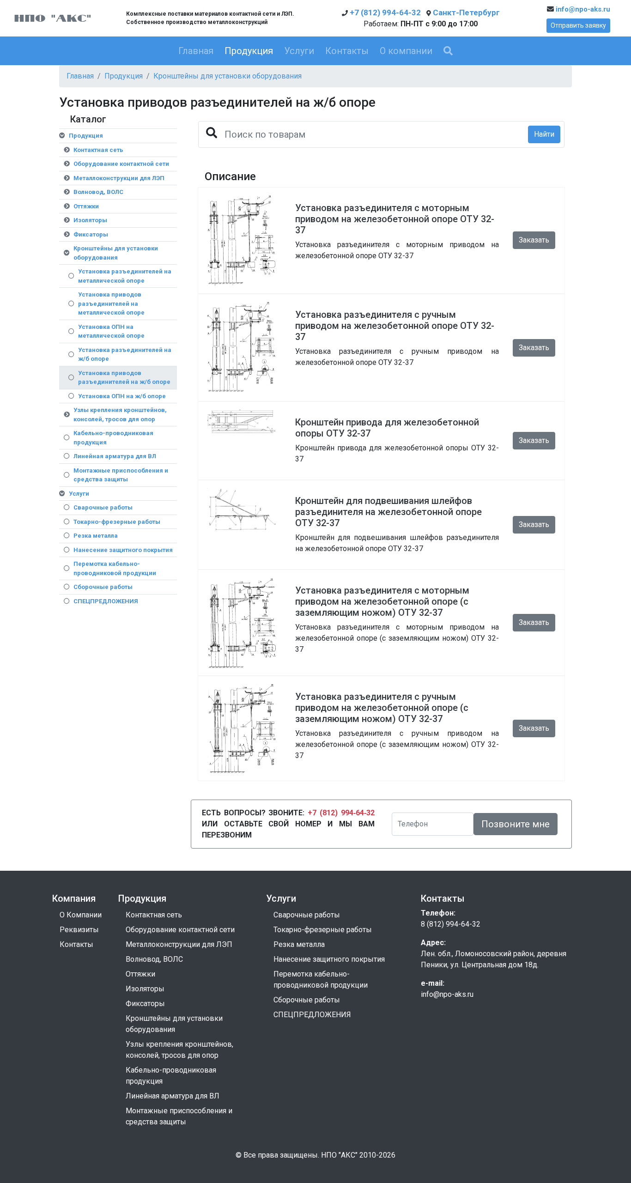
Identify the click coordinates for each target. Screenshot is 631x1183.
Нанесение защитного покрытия (123, 549)
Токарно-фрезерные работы (116, 521)
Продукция (248, 50)
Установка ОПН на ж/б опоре (122, 396)
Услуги (299, 50)
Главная (195, 50)
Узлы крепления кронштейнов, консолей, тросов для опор (120, 414)
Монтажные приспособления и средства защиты (120, 475)
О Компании (81, 914)
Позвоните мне (515, 824)
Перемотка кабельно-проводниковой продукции (114, 568)
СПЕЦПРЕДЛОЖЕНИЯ (105, 601)
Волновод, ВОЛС (98, 191)
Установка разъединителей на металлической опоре (124, 276)
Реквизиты (79, 929)
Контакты (347, 50)
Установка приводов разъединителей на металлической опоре (111, 303)
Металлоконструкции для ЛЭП (118, 178)
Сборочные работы (103, 586)
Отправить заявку (578, 25)
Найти (544, 134)
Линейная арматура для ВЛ (114, 456)
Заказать (534, 240)
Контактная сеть (98, 149)
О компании (406, 50)
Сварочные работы (103, 507)
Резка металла (95, 535)
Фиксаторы (90, 234)
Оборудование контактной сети (121, 163)
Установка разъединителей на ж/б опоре (124, 354)
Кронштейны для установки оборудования (227, 76)
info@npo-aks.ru (582, 9)
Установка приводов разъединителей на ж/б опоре (124, 378)
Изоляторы (90, 220)
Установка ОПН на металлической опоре (111, 331)
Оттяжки (86, 206)
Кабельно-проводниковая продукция (113, 438)
